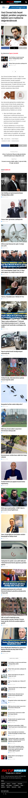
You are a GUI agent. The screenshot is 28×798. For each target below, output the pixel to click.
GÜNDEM (3, 783)
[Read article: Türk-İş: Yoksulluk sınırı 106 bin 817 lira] (14, 286)
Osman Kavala (15, 140)
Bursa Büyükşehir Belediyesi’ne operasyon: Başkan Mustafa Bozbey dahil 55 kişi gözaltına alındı (13, 649)
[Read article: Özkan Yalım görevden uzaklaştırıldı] (4, 65)
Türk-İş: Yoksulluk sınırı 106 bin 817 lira (12, 297)
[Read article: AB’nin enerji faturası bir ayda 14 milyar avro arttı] (14, 233)
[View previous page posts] (13, 72)
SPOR (22, 785)
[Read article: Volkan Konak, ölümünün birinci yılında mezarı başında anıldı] (14, 367)
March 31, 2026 (13, 60)
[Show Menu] (2, 2)
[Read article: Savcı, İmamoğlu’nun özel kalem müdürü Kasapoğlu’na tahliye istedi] (14, 523)
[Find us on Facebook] (1, 794)
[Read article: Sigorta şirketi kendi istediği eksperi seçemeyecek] (14, 340)
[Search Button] (26, 2)
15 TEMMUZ (16, 785)
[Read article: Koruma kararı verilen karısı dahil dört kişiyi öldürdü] (14, 444)
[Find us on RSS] (5, 794)
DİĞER (19, 787)
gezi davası (7, 138)
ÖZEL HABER (9, 785)
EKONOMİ (20, 783)
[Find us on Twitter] (3, 794)
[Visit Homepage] (14, 2)
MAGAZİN (14, 787)
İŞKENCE (3, 787)
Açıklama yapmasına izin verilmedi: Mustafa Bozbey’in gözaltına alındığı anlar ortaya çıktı (13, 591)
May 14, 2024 (4, 23)
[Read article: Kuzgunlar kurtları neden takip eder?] (14, 393)
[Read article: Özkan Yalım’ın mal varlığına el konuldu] (4, 757)
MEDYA (8, 787)
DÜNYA (2, 785)
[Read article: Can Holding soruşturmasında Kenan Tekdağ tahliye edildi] (4, 59)
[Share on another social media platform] (23, 48)
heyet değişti (15, 138)
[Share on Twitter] (14, 48)
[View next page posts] (15, 72)
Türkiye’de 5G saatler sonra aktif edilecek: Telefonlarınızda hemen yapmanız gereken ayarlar (13, 562)
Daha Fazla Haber (14, 658)
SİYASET (14, 783)
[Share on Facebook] (5, 48)
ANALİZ (8, 783)
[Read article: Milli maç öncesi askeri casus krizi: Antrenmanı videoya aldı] (14, 418)
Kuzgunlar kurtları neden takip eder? (12, 404)
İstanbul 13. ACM (6, 140)
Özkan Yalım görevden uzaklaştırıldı (18, 63)
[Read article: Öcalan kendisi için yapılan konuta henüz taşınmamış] (14, 471)
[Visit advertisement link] (14, 8)
